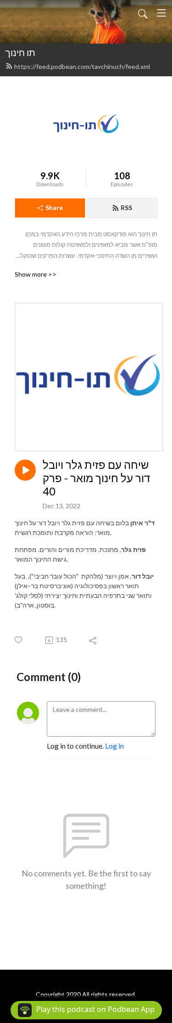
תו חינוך (20, 52)
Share (54, 207)
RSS (126, 207)
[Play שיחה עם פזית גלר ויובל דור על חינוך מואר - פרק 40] (25, 470)
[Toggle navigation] (161, 13)
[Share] (93, 640)
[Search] (142, 13)
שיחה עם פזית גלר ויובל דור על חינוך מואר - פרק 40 (96, 478)
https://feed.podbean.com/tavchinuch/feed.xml (82, 66)
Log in (114, 745)
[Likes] (19, 640)
